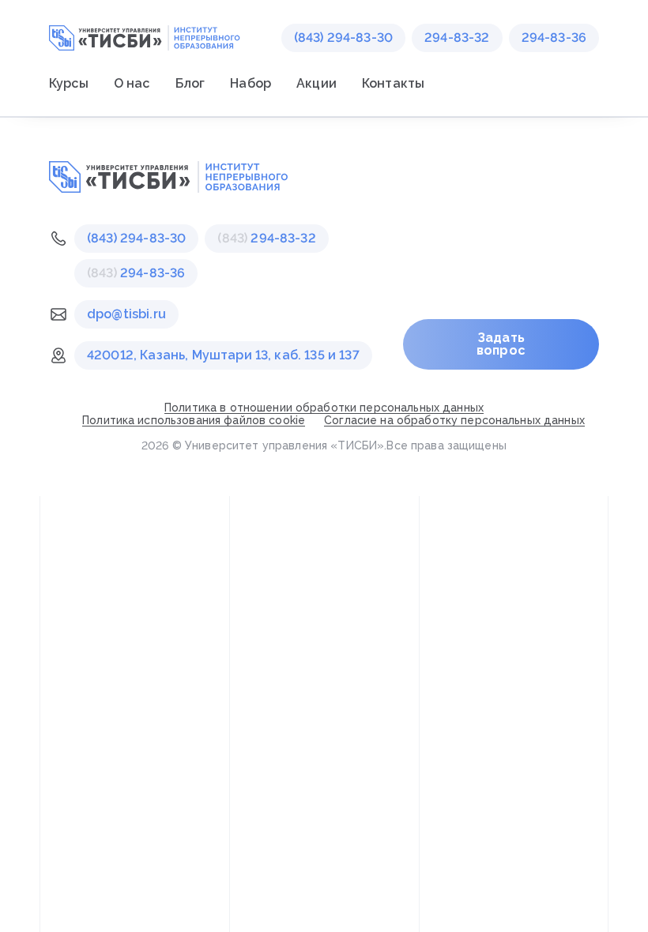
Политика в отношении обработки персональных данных (324, 407)
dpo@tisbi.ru (126, 313)
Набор (250, 83)
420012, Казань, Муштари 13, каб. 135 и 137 (223, 355)
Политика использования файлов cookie (193, 420)
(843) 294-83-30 (343, 37)
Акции (316, 83)
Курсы (69, 83)
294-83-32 (456, 37)
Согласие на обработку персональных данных (454, 420)
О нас (132, 83)
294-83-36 (554, 37)
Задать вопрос (501, 344)
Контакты (393, 83)
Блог (190, 83)
